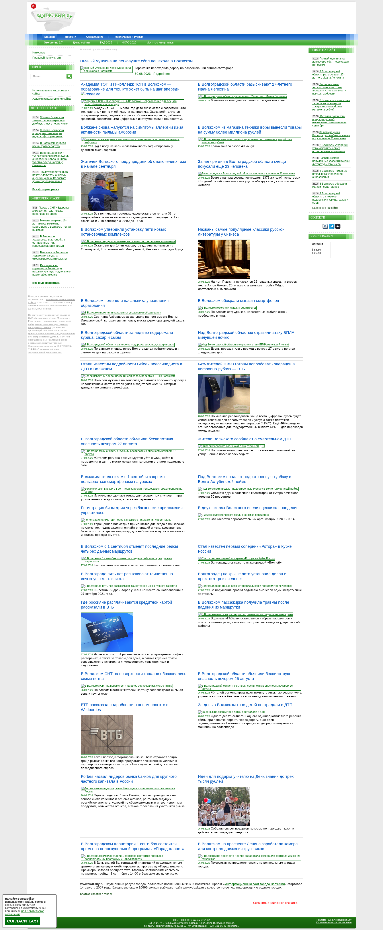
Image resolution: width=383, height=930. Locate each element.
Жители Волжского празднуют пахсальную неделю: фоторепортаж (48, 133)
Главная (49, 36)
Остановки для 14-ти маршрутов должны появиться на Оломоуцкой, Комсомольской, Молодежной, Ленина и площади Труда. (132, 247)
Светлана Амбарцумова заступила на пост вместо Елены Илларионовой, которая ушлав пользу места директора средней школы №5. (133, 320)
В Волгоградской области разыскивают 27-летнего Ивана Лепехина (328, 74)
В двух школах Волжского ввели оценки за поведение (248, 508)
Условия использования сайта (51, 98)
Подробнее (161, 73)
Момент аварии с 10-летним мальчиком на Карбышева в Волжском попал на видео (51, 225)
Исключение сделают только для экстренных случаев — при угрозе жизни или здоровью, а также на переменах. (131, 497)
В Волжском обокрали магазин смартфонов (238, 300)
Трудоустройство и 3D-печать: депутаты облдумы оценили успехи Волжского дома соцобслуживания (50, 176)
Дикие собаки (81, 42)
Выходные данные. (224, 923)
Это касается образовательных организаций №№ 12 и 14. (253, 519)
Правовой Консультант (46, 57)
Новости (70, 36)
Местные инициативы (160, 42)
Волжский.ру (197, 920)
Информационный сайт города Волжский (255, 884)
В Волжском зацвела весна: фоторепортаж (49, 145)
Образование (95, 36)
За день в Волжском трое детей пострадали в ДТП (245, 705)
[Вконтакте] (325, 228)
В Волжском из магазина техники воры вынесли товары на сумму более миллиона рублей (331, 105)
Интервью (38, 52)
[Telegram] (331, 228)
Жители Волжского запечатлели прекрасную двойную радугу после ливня (50, 120)
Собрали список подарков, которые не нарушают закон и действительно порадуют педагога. (246, 830)
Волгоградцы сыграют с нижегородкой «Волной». (247, 562)
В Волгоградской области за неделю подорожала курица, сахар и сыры (330, 198)
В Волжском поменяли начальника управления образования (330, 174)
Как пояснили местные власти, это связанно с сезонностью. (137, 565)
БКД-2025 (106, 42)
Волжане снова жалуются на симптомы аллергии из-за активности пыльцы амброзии (329, 89)
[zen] (337, 228)
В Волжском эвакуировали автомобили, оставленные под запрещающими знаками (49, 241)
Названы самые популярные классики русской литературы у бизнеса (331, 161)
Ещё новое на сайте (325, 207)
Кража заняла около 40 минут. (233, 146)
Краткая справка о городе (96, 894)
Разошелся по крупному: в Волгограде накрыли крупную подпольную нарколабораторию (51, 270)
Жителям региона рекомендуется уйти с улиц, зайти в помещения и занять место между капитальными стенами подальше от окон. (133, 461)
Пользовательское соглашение (334, 922)
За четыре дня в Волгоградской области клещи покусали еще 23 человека (331, 135)
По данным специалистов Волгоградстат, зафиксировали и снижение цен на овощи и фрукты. (130, 350)
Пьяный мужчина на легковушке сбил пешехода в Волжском (136, 61)
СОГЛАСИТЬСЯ (22, 921)
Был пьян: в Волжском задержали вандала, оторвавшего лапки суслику (50, 255)
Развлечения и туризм (128, 36)
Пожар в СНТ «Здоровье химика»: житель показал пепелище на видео (51, 210)
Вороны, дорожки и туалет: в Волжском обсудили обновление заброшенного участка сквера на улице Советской (50, 159)
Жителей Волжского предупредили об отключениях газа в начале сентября (329, 121)
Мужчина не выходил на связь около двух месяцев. (248, 100)
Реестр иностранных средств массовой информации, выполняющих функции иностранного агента (49, 324)
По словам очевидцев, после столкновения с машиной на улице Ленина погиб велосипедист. (246, 452)
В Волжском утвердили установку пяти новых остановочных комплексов (330, 148)
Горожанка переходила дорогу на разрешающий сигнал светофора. (184, 68)
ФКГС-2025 (129, 42)
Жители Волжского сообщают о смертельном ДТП (244, 439)
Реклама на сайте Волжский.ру (334, 919)
